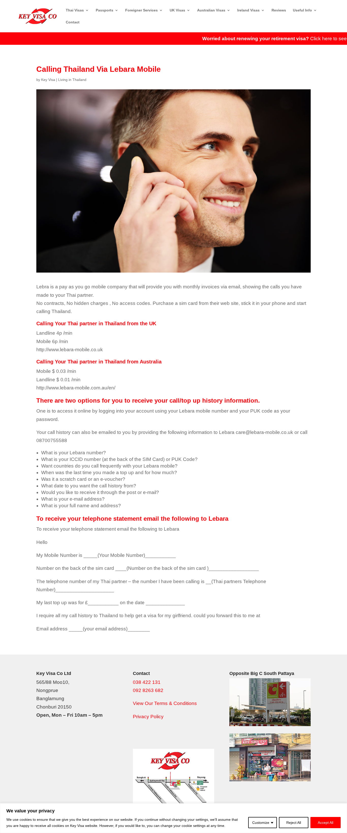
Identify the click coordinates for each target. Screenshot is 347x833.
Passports (104, 10)
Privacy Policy (148, 716)
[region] (173, 818)
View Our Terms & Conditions (165, 703)
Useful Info (302, 10)
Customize (260, 823)
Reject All (293, 823)
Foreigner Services (141, 10)
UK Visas (177, 10)
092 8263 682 (148, 690)
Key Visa (48, 80)
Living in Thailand (72, 80)
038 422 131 (147, 682)
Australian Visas (211, 10)
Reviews (279, 10)
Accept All (325, 823)
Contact (73, 22)
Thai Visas (75, 10)
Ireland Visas (248, 10)
